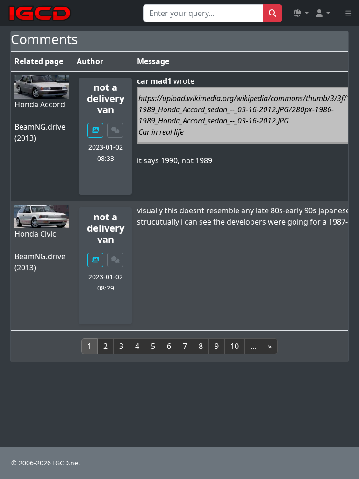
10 (234, 346)
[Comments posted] (115, 130)
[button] (301, 13)
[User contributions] (95, 130)
